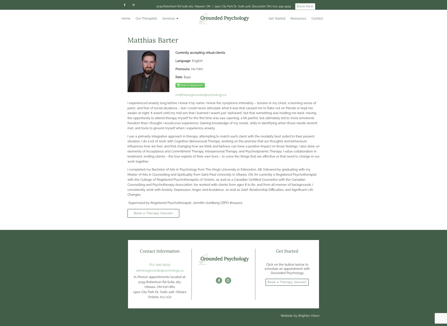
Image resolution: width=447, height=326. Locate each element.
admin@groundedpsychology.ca (160, 270)
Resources (298, 18)
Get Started (277, 18)
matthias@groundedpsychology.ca (200, 95)
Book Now (305, 6)
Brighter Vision (309, 315)
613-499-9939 (159, 264)
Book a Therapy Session (153, 213)
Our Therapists (146, 18)
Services (168, 18)
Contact (317, 18)
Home (125, 18)
